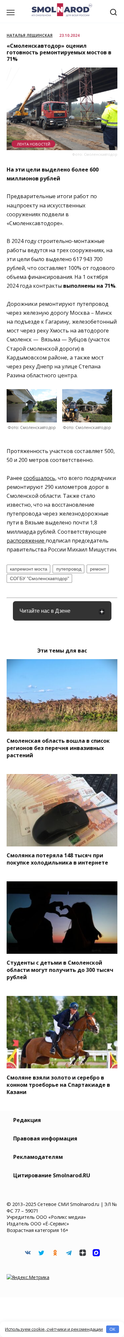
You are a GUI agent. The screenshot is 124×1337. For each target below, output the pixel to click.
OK (112, 1329)
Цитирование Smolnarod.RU (51, 1175)
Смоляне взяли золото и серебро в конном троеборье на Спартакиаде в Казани (58, 1084)
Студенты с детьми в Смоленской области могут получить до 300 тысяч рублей (60, 970)
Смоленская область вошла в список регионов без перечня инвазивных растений (58, 748)
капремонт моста (28, 569)
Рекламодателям (38, 1157)
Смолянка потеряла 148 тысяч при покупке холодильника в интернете (57, 859)
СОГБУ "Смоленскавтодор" (39, 578)
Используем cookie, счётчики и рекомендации (54, 1329)
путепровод (68, 569)
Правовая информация (45, 1138)
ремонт (98, 569)
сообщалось (39, 478)
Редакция (27, 1120)
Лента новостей (33, 144)
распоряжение (26, 540)
